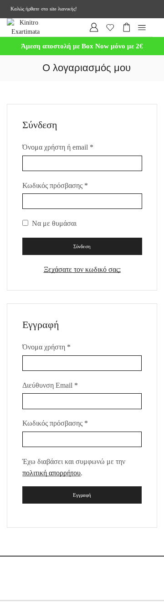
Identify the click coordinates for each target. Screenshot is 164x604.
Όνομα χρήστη (46, 346)
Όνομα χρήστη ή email (57, 146)
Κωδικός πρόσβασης (55, 184)
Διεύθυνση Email (50, 384)
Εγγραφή (82, 495)
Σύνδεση (82, 246)
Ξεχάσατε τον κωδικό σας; (82, 269)
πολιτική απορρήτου (51, 473)
